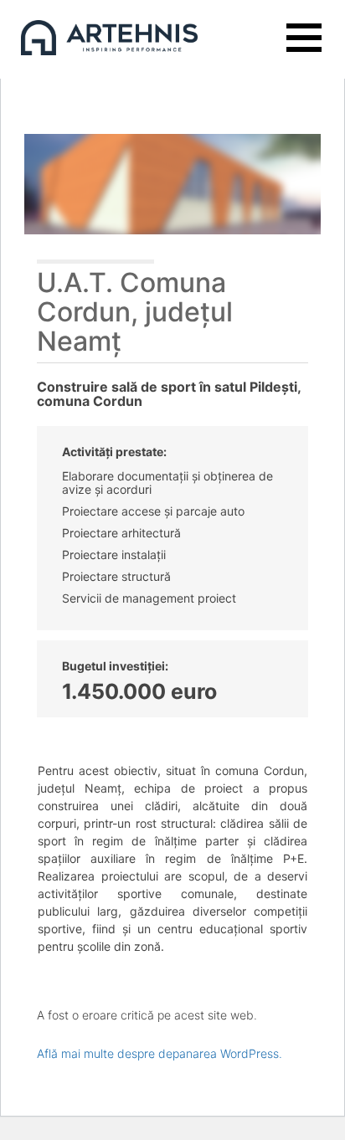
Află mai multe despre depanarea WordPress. (159, 1053)
